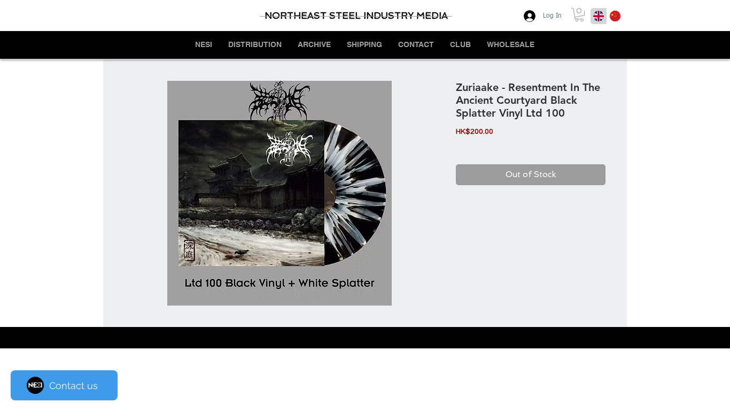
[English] (599, 16)
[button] (579, 14)
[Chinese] (615, 16)
